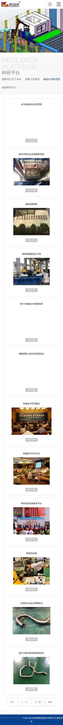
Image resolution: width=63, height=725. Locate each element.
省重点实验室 (32, 79)
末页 (50, 702)
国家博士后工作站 (11, 79)
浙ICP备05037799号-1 (11, 718)
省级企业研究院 (51, 79)
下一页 (38, 702)
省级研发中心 (9, 87)
